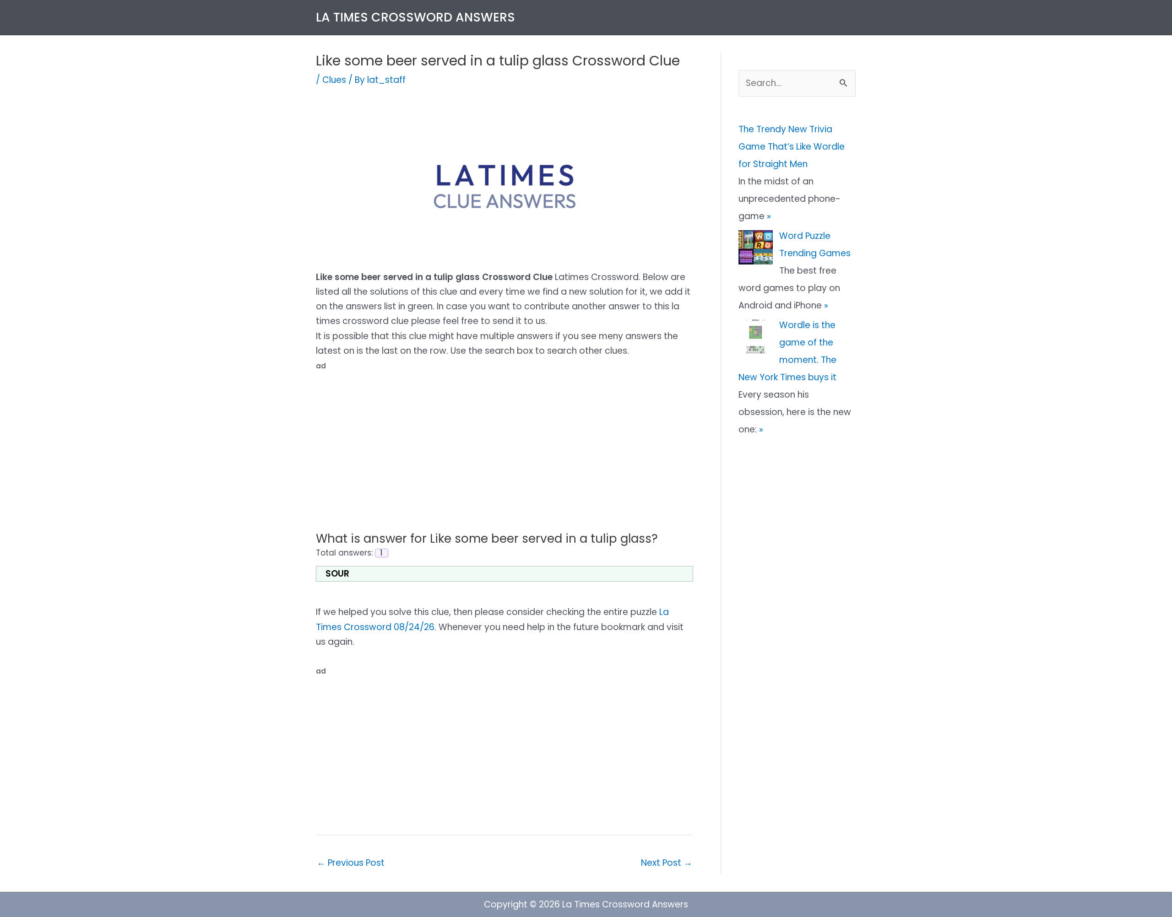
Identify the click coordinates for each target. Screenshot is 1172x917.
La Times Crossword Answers (415, 17)
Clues (334, 80)
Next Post (666, 863)
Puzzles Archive (815, 17)
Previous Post (351, 863)
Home (753, 17)
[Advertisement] (504, 438)
